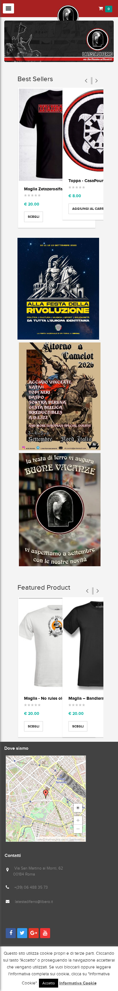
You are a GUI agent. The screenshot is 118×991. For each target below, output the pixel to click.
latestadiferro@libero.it (34, 902)
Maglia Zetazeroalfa (43, 188)
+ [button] (78, 820)
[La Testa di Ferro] (41, 15)
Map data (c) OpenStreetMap (70, 839)
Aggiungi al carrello (92, 209)
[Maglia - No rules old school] (57, 644)
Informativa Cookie (78, 983)
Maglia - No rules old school (51, 698)
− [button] (78, 828)
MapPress (50, 839)
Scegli (33, 217)
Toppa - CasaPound (87, 180)
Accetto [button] (48, 983)
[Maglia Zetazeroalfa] (57, 135)
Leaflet (39, 839)
